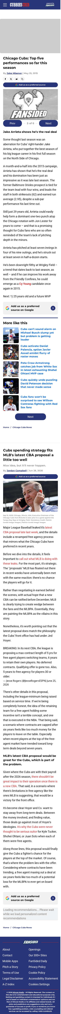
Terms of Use (11, 972)
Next (48, 123)
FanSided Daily (38, 961)
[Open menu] (5, 5)
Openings (34, 949)
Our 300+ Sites (38, 955)
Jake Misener (14, 73)
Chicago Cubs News (22, 427)
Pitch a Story (10, 967)
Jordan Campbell (17, 470)
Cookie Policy (37, 972)
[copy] (22, 79)
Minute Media (18, 992)
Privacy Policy (37, 967)
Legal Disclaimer (13, 978)
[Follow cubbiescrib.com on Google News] (53, 308)
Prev (12, 123)
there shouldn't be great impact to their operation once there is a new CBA (30, 781)
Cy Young (25, 283)
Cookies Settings (39, 984)
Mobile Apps (10, 961)
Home (6, 427)
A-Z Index (8, 984)
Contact (7, 955)
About (6, 949)
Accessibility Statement (43, 978)
